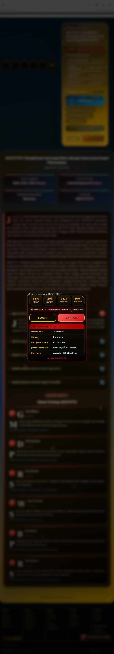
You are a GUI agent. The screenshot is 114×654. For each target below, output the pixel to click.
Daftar (71, 317)
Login (43, 317)
